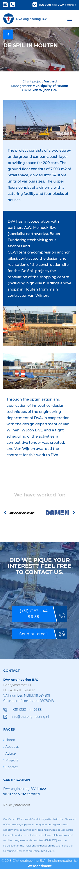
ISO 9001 (45, 4)
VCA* (60, 4)
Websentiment (39, 866)
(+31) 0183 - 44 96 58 (33, 613)
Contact (11, 767)
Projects (11, 760)
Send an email (33, 633)
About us (12, 747)
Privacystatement (16, 805)
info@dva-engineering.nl (30, 717)
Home (10, 740)
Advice (10, 753)
